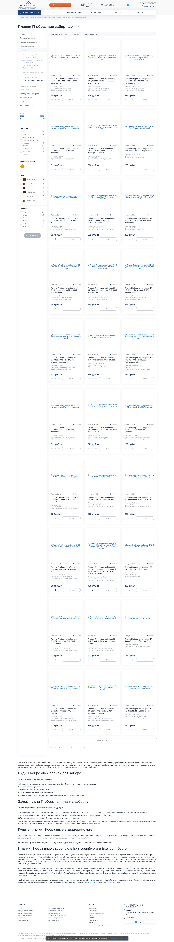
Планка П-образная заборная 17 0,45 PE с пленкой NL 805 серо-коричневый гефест (138, 360)
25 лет (33, 221)
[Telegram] (127, 5)
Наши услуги (93, 910)
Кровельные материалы (56, 908)
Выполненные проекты (96, 913)
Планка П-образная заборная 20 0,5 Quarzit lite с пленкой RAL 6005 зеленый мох (139, 81)
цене (66, 34)
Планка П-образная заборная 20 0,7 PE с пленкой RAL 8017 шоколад (138, 430)
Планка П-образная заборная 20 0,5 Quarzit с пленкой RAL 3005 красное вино (101, 81)
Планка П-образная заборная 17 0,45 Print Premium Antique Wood (101, 359)
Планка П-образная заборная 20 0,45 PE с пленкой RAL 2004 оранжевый (64, 641)
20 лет (33, 218)
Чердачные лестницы (28, 86)
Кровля (22, 34)
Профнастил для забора (31, 55)
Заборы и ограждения (55, 918)
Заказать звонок (149, 6)
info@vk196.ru (109, 5)
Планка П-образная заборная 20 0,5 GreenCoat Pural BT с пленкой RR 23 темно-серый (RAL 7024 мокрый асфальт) (102, 570)
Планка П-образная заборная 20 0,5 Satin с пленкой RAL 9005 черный (64, 499)
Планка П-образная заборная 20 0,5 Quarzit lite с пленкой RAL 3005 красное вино (102, 430)
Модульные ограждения (31, 65)
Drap (33, 134)
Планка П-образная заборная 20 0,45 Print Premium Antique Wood (138, 150)
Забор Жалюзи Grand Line (31, 58)
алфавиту (77, 34)
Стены (22, 102)
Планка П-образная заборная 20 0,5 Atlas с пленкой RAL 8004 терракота (64, 151)
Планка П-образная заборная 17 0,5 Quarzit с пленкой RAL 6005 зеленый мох (138, 220)
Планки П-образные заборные (33, 80)
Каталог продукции (30, 12)
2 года (33, 215)
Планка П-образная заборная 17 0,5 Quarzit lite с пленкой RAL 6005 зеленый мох (102, 290)
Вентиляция (24, 90)
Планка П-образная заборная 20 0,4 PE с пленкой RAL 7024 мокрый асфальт (101, 220)
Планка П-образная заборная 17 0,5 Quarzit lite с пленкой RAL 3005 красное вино (139, 290)
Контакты (92, 922)
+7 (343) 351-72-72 (147, 3)
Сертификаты (93, 920)
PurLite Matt (33, 151)
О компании (92, 908)
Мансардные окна (27, 46)
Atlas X (33, 132)
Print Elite (33, 143)
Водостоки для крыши (28, 38)
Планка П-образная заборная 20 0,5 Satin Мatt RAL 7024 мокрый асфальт (64, 569)
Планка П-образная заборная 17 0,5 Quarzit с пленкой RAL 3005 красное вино (64, 290)
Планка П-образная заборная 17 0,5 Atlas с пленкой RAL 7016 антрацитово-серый (64, 360)
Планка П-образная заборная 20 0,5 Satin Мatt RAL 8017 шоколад (138, 498)
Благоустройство (26, 105)
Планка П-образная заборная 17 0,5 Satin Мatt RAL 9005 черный (138, 710)
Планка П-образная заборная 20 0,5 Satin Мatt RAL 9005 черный (101, 498)
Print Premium (33, 149)
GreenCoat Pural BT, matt (33, 140)
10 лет (33, 212)
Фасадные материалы (28, 42)
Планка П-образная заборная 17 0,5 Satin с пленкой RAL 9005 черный (64, 711)
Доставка (91, 917)
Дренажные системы (25, 913)
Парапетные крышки (30, 77)
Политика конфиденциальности (99, 925)
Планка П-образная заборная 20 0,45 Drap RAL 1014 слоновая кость (64, 220)
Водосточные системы (55, 910)
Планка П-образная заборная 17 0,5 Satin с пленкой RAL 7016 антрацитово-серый (101, 711)
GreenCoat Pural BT (33, 137)
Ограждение (24, 50)
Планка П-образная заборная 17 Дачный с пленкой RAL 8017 (138, 640)
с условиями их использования (115, 938)
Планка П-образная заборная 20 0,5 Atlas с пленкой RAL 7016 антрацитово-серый (101, 151)
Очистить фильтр (33, 235)
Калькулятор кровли (61, 5)
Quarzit (33, 154)
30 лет (33, 223)
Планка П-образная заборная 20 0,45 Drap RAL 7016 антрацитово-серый (102, 641)
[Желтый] (22, 166)
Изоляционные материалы (30, 94)
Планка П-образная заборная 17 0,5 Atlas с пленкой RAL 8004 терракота (64, 430)
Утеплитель (22, 918)
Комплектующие (26, 98)
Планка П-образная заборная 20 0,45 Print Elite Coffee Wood (138, 568)
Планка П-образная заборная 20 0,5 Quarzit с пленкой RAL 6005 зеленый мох (64, 81)
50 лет (33, 226)
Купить (71, 99)
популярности (90, 34)
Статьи (91, 915)
